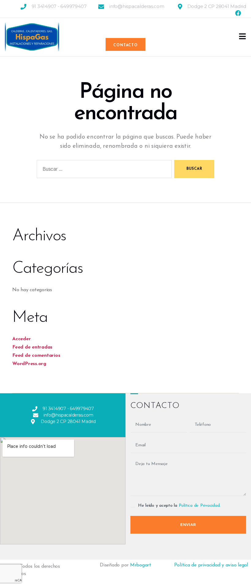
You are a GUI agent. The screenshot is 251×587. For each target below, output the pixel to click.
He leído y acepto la (179, 505)
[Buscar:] (103, 170)
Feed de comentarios (36, 355)
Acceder (21, 339)
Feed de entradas (32, 347)
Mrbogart (140, 565)
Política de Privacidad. (199, 505)
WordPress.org (29, 363)
